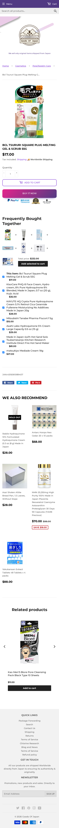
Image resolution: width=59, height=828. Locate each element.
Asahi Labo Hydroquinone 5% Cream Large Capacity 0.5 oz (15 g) (28, 327)
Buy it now (29, 193)
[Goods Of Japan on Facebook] (23, 808)
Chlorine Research (29, 743)
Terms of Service (29, 739)
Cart (54, 4)
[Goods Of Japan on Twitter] (17, 808)
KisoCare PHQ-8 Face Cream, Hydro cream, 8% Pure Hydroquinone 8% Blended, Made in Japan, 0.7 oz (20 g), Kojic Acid (28, 289)
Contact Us (29, 728)
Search (29, 724)
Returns (29, 735)
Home (5, 66)
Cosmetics (20, 66)
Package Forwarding (29, 720)
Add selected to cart (33, 263)
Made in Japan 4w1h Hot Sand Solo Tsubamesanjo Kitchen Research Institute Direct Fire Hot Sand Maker (27, 339)
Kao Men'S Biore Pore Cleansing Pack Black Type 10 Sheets (27, 674)
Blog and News (29, 747)
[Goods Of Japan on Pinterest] (28, 808)
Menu (9, 4)
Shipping (22, 159)
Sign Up (51, 794)
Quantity (7, 167)
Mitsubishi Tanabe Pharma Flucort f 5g (29, 318)
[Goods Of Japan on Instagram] (34, 808)
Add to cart (29, 688)
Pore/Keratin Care (42, 66)
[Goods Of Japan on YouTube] (39, 808)
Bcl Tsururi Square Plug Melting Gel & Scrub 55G (26, 275)
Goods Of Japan (30, 816)
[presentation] (4, 646)
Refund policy (29, 754)
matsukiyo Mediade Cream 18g (24, 350)
